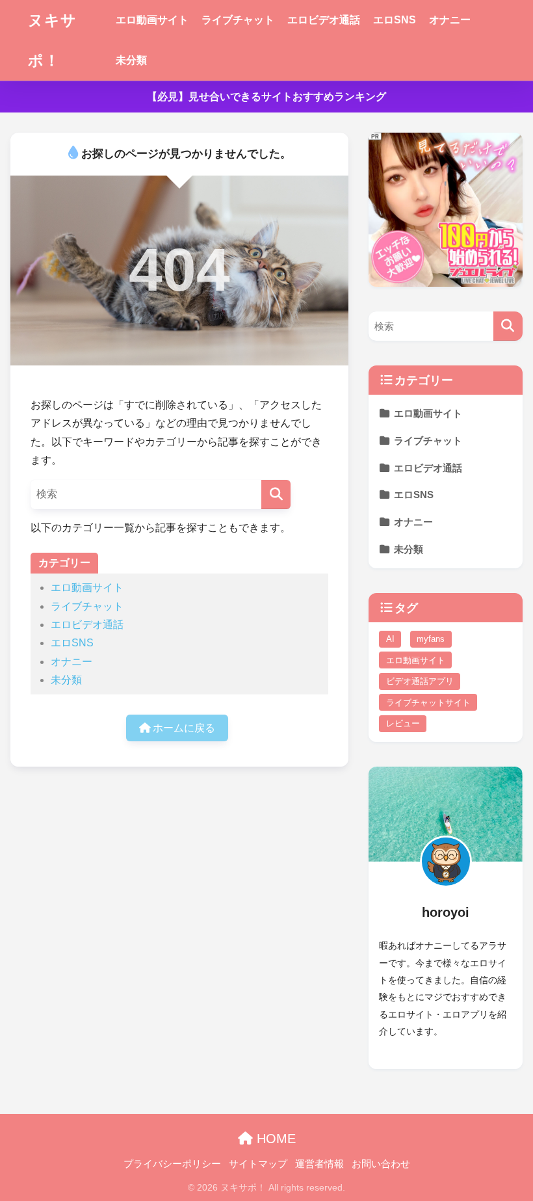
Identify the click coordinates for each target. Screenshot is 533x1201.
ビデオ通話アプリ (420, 681)
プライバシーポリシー (172, 1164)
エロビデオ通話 (323, 19)
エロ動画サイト (152, 19)
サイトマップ (258, 1164)
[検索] (276, 494)
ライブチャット (238, 19)
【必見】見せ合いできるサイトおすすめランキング (266, 96)
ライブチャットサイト (428, 702)
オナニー (450, 19)
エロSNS (394, 19)
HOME (274, 1138)
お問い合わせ (381, 1164)
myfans (431, 639)
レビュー (403, 723)
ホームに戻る (182, 727)
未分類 (131, 60)
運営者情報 (319, 1164)
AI (390, 639)
